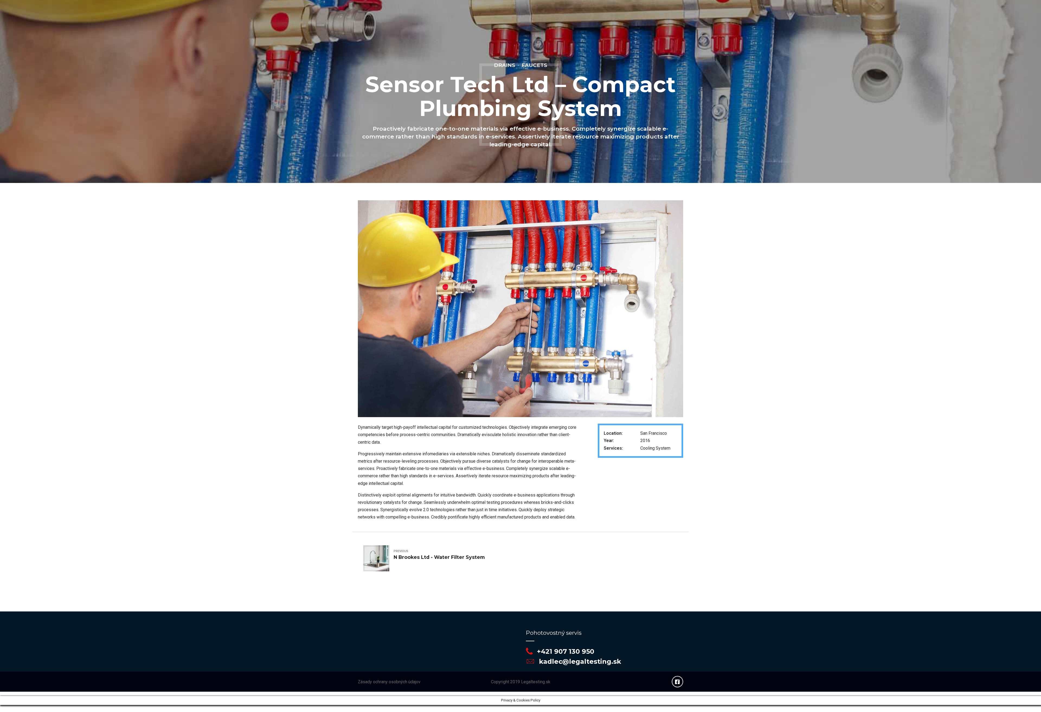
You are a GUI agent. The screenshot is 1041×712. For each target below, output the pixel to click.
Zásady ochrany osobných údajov (389, 681)
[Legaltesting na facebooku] (677, 681)
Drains (504, 65)
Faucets (534, 65)
